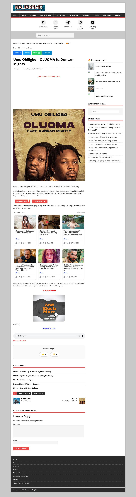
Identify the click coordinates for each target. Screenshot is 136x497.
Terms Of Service (18, 473)
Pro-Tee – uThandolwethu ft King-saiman (102, 144)
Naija (24, 15)
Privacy (15, 470)
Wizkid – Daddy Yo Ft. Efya (104, 96)
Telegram (47, 53)
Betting (118, 15)
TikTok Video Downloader (21, 483)
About (15, 459)
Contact (15, 463)
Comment (16, 424)
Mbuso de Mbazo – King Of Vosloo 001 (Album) (104, 134)
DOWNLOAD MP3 (19, 341)
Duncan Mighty (24, 393)
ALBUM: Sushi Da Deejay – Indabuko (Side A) (104, 124)
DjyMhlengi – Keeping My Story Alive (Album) (104, 161)
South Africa (45, 15)
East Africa (60, 15)
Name (15, 440)
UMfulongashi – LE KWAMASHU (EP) (100, 157)
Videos (96, 15)
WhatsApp (36, 53)
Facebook (18, 53)
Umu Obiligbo (38, 393)
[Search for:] (105, 111)
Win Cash (107, 15)
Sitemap (15, 480)
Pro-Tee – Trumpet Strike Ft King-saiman (102, 141)
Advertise (16, 466)
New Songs (74, 15)
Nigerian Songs (24, 43)
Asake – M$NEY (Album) (103, 66)
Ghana (33, 15)
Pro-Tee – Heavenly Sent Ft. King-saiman (102, 137)
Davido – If (99, 89)
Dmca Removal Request (20, 476)
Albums (86, 15)
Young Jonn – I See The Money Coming (108, 81)
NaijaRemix (35, 490)
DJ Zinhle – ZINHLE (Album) (97, 154)
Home (15, 15)
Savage (16, 69)
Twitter (27, 53)
